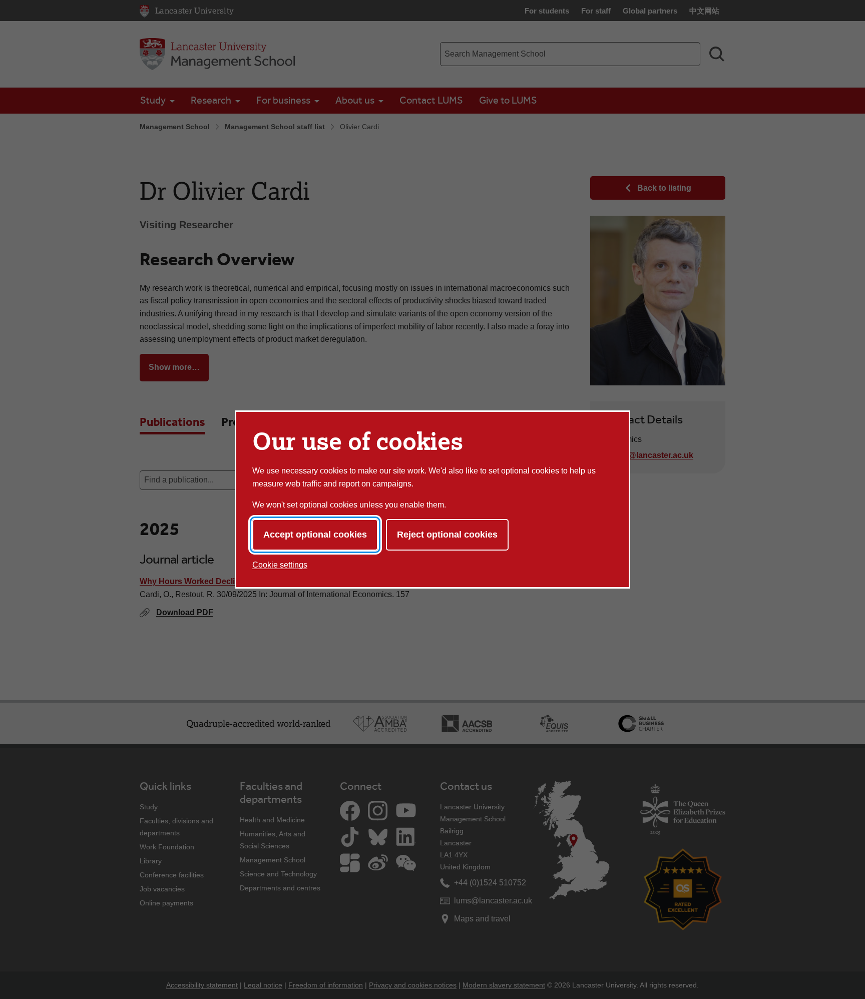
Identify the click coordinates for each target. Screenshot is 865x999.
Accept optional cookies (315, 535)
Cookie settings (279, 565)
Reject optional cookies (447, 535)
